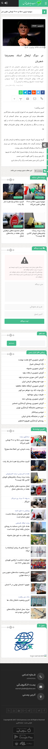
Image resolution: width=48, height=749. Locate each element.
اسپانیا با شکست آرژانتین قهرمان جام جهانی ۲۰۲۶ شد (17, 562)
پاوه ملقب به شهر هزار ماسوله (18, 535)
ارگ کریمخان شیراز (37, 364)
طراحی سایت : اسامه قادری (24, 723)
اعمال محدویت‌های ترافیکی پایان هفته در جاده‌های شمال (13, 233)
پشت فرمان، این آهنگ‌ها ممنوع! (17, 449)
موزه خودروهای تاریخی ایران (33, 381)
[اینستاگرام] (34, 710)
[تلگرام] (29, 710)
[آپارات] (19, 710)
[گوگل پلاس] (24, 710)
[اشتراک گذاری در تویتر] (38, 92)
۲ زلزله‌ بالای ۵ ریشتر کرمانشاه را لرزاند (17, 549)
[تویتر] (39, 710)
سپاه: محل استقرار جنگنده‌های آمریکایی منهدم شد (18, 611)
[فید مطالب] (8, 710)
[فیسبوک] (44, 710)
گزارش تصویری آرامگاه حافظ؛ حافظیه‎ (30, 386)
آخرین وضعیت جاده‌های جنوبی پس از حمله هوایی (15, 574)
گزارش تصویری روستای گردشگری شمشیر (28, 403)
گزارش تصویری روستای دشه (33, 399)
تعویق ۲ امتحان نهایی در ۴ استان (17, 584)
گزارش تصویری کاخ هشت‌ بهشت (31, 360)
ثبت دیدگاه (24, 321)
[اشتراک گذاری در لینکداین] (29, 92)
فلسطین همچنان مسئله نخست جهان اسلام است (17, 516)
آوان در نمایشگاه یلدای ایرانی (33, 416)
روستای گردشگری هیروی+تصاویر (31, 421)
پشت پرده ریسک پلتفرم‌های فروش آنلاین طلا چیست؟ (36, 233)
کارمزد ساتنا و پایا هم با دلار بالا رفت (14, 203)
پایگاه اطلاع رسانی (10, 85)
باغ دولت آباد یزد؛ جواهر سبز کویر (31, 390)
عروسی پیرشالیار (38, 412)
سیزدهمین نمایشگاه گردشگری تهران (30, 407)
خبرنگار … (25, 501)
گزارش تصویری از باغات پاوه (33, 373)
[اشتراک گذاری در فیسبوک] (43, 92)
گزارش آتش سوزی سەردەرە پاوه (31, 377)
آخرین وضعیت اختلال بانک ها (18, 600)
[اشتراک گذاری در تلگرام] (25, 92)
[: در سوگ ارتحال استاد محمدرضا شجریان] (35, 98)
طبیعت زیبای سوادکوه (35, 394)
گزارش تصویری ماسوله (35, 368)
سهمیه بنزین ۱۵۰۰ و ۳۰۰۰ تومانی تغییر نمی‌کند (19, 11)
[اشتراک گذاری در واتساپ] (21, 92)
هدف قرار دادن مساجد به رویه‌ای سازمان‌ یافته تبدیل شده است (16, 528)
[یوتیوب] (13, 710)
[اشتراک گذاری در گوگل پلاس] (34, 92)
